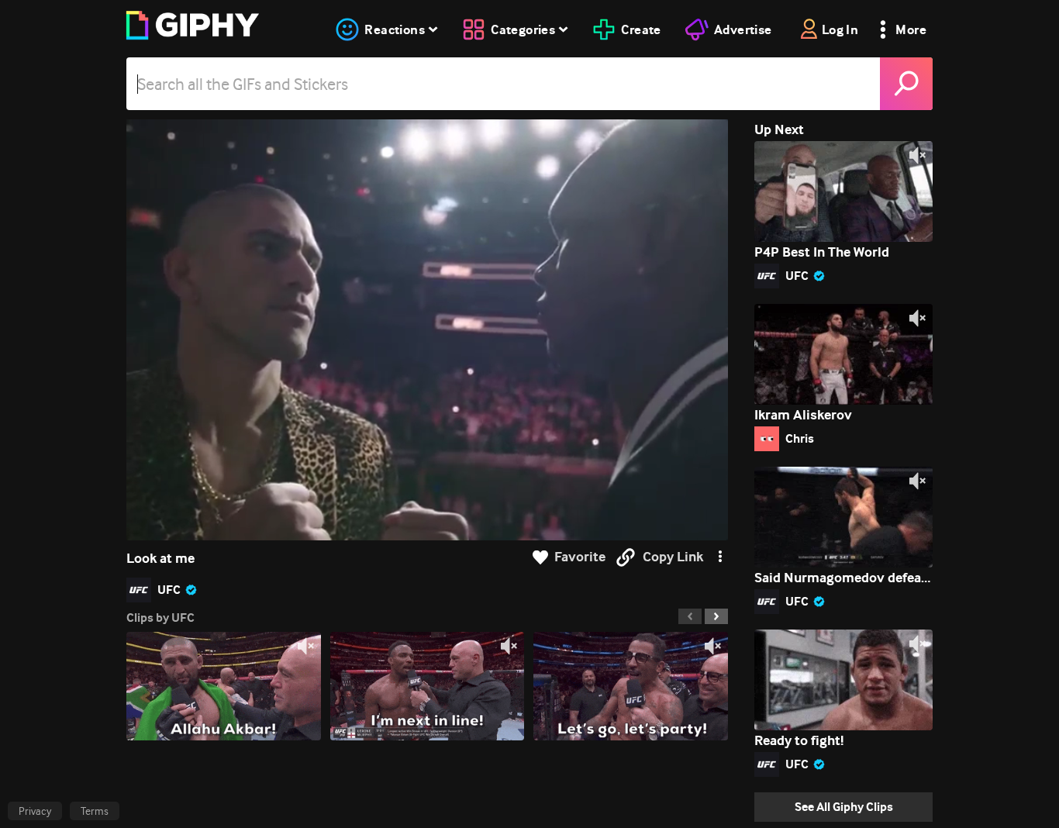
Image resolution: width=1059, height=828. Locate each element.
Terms (95, 811)
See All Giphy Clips (844, 806)
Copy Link (673, 557)
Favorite (579, 557)
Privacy (35, 811)
